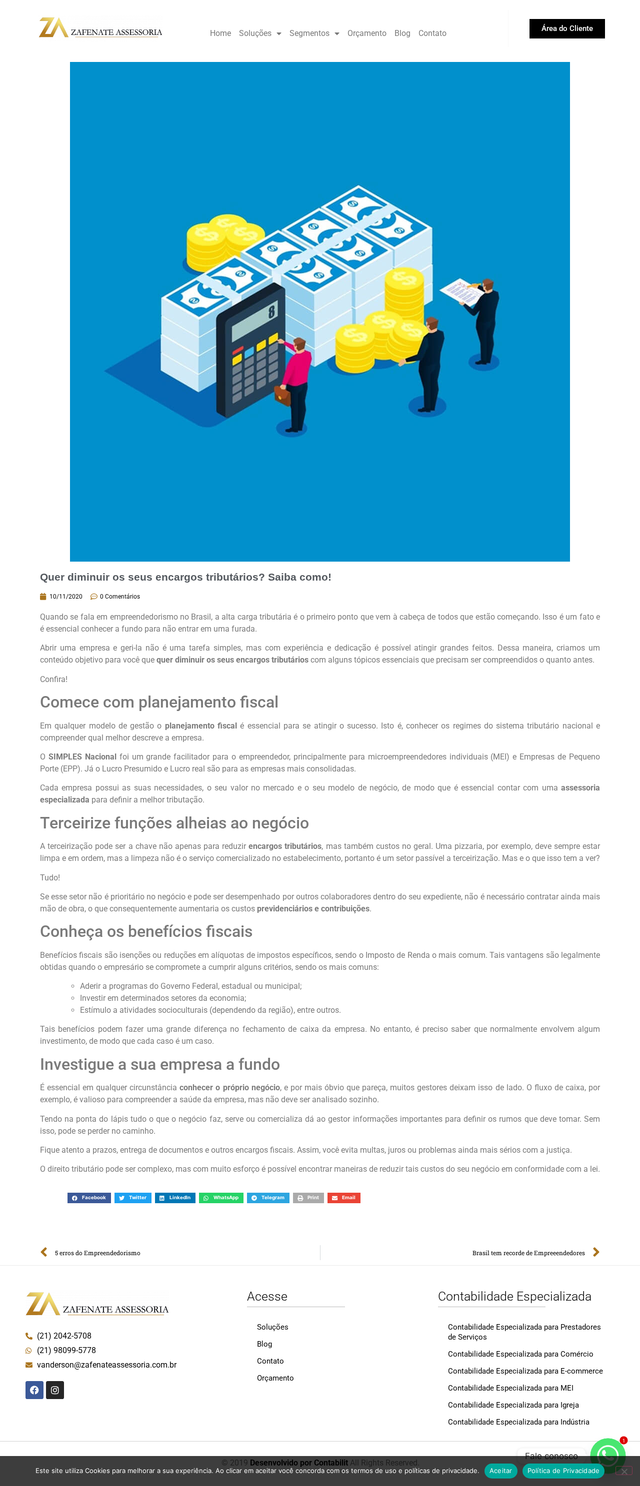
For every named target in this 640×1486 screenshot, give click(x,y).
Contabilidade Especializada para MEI (511, 1388)
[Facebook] (35, 1390)
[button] (89, 1198)
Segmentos (310, 33)
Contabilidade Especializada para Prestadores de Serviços (524, 1332)
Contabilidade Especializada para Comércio (521, 1354)
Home (220, 33)
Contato (432, 33)
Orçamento (367, 33)
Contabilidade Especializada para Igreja (513, 1405)
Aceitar (501, 1471)
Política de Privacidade (564, 1471)
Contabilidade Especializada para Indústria (519, 1422)
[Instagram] (55, 1390)
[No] (624, 1470)
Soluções (255, 33)
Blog (402, 33)
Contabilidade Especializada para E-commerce (525, 1371)
